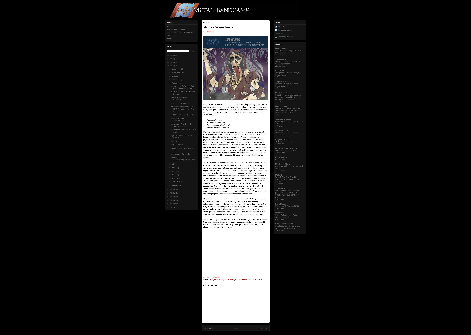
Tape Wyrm (280, 188)
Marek (259, 280)
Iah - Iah (174, 141)
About (169, 38)
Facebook (282, 26)
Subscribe (279, 33)
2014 (172, 196)
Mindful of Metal (282, 164)
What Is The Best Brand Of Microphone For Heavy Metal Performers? (287, 179)
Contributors (172, 35)
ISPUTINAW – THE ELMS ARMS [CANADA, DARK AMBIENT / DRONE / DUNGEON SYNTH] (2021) (287, 193)
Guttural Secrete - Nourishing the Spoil (183, 93)
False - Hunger (177, 145)
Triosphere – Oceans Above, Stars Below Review (288, 73)
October (175, 76)
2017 (211, 280)
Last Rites (279, 70)
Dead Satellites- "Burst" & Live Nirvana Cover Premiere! (287, 227)
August (175, 83)
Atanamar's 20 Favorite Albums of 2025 (289, 167)
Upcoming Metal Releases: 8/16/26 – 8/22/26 (289, 122)
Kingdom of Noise (283, 139)
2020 (172, 55)
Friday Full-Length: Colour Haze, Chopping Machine (288, 62)
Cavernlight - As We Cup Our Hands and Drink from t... (182, 87)
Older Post (263, 328)
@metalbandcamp (285, 30)
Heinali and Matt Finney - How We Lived (183, 131)
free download (241, 280)
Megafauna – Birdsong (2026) (287, 132)
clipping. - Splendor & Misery (182, 115)
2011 (172, 207)
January (175, 185)
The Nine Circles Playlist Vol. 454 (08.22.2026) (288, 51)
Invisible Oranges (283, 119)
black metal (218, 280)
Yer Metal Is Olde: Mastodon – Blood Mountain (287, 85)
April (174, 175)
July (173, 164)
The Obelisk (280, 59)
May (174, 171)
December (176, 69)
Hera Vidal (210, 32)
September (176, 79)
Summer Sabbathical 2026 (285, 150)
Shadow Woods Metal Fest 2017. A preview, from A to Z (182, 109)
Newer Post (208, 328)
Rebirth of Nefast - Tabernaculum (178, 119)
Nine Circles (280, 48)
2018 (172, 62)
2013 (172, 200)
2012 (172, 203)
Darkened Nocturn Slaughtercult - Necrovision (183, 158)
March (174, 178)
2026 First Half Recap (283, 141)
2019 (172, 59)
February (175, 181)
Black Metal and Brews (285, 224)
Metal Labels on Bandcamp (178, 29)
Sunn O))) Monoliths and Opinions (180, 32)
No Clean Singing (282, 106)
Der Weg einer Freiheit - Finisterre (180, 98)
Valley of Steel (281, 130)
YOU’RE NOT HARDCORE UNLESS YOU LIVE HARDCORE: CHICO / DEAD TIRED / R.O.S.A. (288, 110)
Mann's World (281, 157)
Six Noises (279, 213)
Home (236, 328)
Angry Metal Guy (282, 82)
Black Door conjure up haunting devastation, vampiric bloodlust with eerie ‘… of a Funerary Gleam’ (288, 97)
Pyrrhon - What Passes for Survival (181, 136)
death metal (229, 280)
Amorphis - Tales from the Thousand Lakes (181, 125)
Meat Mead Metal (283, 93)
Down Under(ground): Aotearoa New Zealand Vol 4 (288, 216)
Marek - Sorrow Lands (180, 103)
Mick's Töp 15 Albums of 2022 (287, 206)
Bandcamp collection (286, 37)
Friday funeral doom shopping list (183, 149)
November (176, 72)
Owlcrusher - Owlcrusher (181, 154)
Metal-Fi (279, 175)
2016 (172, 189)
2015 (172, 193)
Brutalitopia (280, 204)
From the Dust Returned (286, 148)
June (174, 168)
